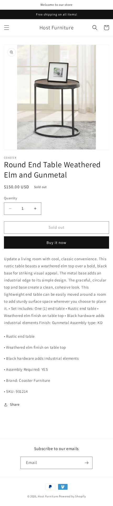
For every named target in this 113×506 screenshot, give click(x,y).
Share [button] (15, 404)
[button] (6, 27)
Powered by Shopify (72, 496)
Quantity (10, 198)
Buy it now (56, 242)
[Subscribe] (86, 463)
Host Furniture (48, 496)
